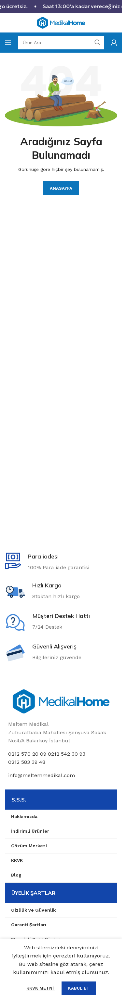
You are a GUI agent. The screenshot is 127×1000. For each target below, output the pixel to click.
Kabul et (79, 988)
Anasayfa (61, 188)
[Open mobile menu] (8, 42)
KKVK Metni (40, 988)
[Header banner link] (61, 6)
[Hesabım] (113, 42)
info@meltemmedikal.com (41, 775)
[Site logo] (61, 22)
